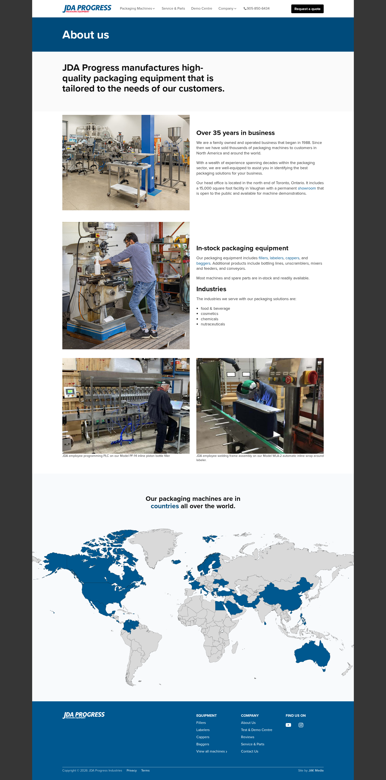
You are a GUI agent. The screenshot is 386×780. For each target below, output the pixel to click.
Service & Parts (173, 8)
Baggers (202, 744)
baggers (203, 263)
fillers (263, 258)
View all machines (210, 751)
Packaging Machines (136, 8)
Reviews (247, 737)
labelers (276, 258)
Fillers (201, 722)
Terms (145, 770)
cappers (292, 258)
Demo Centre (201, 8)
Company (225, 8)
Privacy (132, 770)
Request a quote (307, 8)
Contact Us (249, 751)
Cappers (202, 737)
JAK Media (316, 770)
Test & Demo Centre (256, 729)
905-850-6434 (258, 8)
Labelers (203, 729)
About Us (248, 722)
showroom (307, 188)
